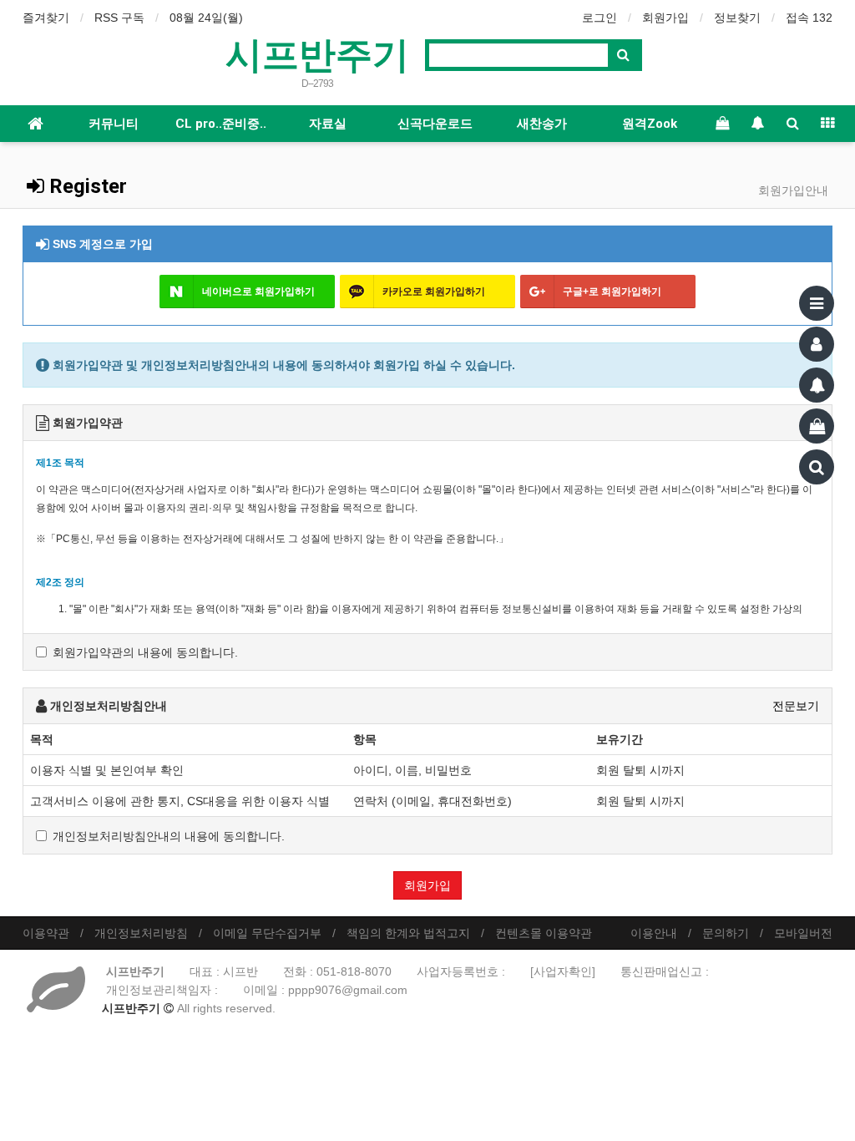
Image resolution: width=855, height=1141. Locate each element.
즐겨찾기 (46, 17)
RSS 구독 (119, 17)
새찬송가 (542, 123)
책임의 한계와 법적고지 (408, 933)
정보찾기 (737, 17)
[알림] (816, 385)
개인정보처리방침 (141, 933)
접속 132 (809, 17)
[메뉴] (816, 303)
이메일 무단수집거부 (267, 933)
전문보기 (795, 705)
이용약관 (46, 933)
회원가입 (665, 17)
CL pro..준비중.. (220, 123)
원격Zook (649, 123)
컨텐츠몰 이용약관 (543, 933)
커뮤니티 (114, 123)
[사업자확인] (562, 971)
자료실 (328, 123)
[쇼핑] (816, 426)
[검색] (816, 466)
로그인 (599, 17)
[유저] (816, 344)
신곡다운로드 (435, 123)
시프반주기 (317, 53)
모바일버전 (803, 933)
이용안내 (653, 933)
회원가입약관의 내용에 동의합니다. (145, 652)
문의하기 (725, 933)
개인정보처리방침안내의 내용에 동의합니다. (169, 836)
